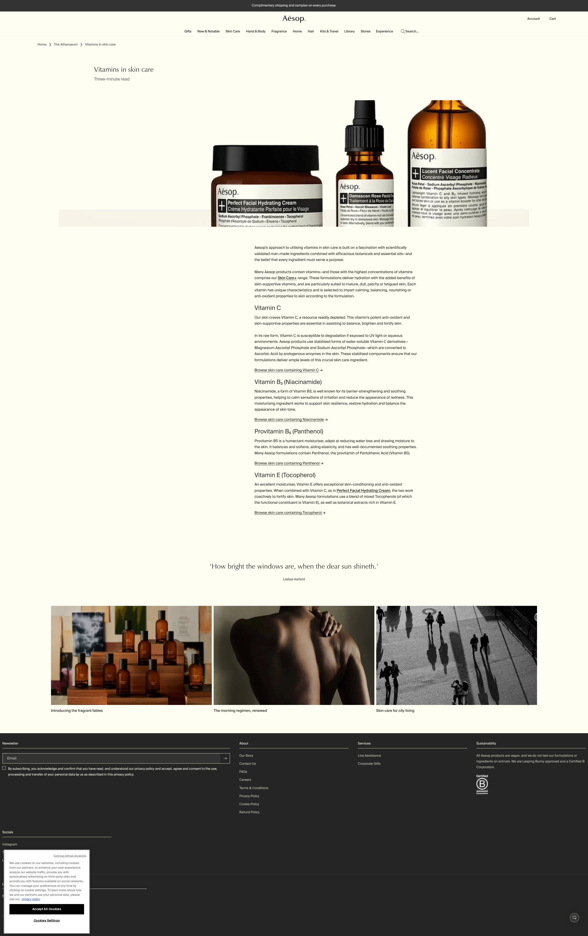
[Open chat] (574, 917)
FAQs (243, 772)
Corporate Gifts (369, 764)
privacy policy (144, 769)
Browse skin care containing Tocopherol (288, 512)
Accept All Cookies (46, 909)
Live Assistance (369, 756)
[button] (188, 31)
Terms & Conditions (254, 788)
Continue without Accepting (70, 855)
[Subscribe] (225, 758)
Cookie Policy (249, 804)
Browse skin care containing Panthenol (287, 463)
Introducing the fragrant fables (77, 710)
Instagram (9, 844)
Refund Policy (249, 812)
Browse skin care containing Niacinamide (289, 419)
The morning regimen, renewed (240, 710)
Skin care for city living (395, 710)
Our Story (246, 756)
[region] (47, 892)
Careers (245, 780)
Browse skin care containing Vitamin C (286, 370)
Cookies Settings (47, 920)
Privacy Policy (249, 796)
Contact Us (247, 764)
